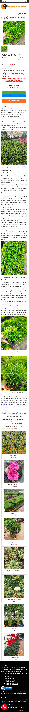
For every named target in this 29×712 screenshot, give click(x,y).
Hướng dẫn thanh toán (9, 680)
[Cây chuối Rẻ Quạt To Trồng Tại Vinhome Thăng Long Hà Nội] (14, 615)
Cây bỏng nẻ (14, 513)
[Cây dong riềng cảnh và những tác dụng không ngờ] (14, 644)
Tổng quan (4, 106)
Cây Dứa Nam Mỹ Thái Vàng (14, 570)
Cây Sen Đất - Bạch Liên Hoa (14, 599)
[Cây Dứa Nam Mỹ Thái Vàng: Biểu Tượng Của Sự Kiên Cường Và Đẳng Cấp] (14, 558)
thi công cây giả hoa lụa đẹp (18, 693)
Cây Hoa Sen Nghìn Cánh (14, 484)
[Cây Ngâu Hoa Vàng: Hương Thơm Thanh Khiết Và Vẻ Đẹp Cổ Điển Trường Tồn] (14, 529)
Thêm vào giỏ (14, 101)
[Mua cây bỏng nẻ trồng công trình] (14, 500)
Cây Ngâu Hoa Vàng (14, 542)
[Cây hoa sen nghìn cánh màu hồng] (14, 471)
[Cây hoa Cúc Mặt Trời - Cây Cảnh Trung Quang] (14, 442)
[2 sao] (10, 57)
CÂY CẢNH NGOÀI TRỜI (10, 17)
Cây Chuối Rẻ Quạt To (14, 628)
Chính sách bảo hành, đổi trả (11, 683)
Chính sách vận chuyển (9, 681)
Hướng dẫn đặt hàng (9, 678)
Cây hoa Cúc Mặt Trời (14, 455)
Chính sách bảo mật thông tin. (11, 684)
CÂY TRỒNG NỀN (22, 17)
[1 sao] (9, 57)
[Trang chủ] (14, 6)
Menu (20, 14)
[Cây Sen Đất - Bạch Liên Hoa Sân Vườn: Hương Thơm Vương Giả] (14, 586)
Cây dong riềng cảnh (14, 657)
